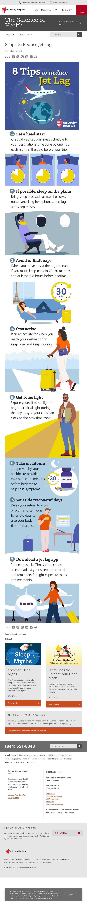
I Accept (70, 895)
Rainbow (36, 10)
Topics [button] (8, 34)
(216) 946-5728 (52, 788)
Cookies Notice (26, 893)
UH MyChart (48, 10)
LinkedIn (26, 57)
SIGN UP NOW (61, 833)
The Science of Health (25, 22)
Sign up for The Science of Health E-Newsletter (27, 730)
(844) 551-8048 (20, 746)
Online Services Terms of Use (36, 891)
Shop (56, 10)
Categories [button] (23, 34)
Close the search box (75, 10)
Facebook (13, 57)
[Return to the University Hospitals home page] (13, 10)
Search (79, 34)
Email (31, 57)
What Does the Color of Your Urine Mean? (63, 674)
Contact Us (50, 793)
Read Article (13, 703)
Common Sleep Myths (19, 672)
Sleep (18, 634)
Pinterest (22, 57)
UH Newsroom (52, 799)
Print (35, 57)
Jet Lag (12, 634)
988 (47, 812)
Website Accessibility (54, 804)
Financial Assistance (54, 796)
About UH (50, 801)
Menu (82, 12)
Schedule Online (59, 3)
